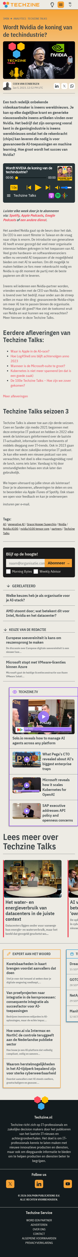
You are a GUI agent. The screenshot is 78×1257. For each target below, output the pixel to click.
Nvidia (62, 524)
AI (4, 524)
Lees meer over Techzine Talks (30, 841)
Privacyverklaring (39, 1243)
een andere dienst (33, 220)
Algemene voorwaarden (39, 1238)
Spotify (14, 215)
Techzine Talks (37, 18)
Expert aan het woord (31, 954)
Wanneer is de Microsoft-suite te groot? (38, 366)
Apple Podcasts (32, 215)
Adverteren (39, 1225)
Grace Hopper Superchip (41, 524)
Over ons (39, 1229)
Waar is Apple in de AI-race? (30, 351)
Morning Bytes (22, 571)
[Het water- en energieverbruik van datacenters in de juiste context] (33, 879)
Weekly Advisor (50, 571)
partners (56, 529)
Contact (39, 1234)
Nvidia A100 (10, 529)
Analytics (19, 18)
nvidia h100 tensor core (34, 529)
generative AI (16, 524)
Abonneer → (59, 563)
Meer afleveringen (15, 396)
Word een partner (39, 1220)
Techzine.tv (28, 692)
